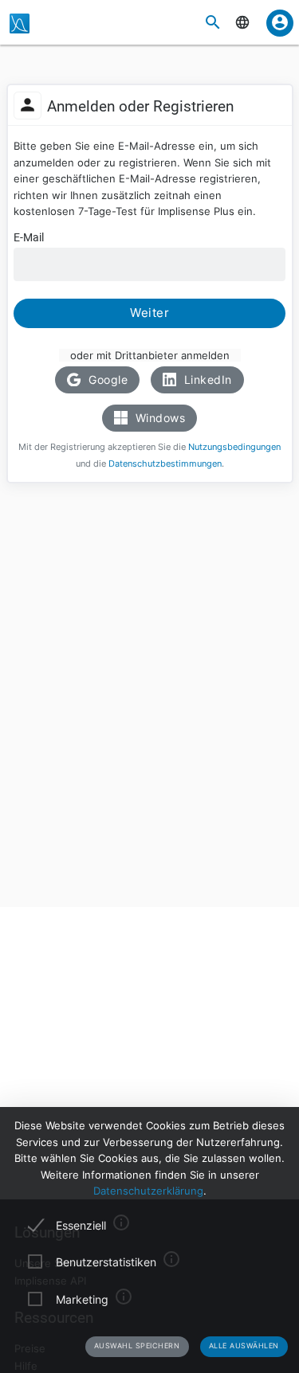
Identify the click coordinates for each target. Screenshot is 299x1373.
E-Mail (29, 237)
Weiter (149, 313)
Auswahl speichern (137, 1345)
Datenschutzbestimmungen (165, 464)
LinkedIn (206, 379)
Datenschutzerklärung (148, 1190)
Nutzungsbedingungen (234, 447)
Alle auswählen (244, 1345)
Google (106, 379)
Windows (158, 417)
